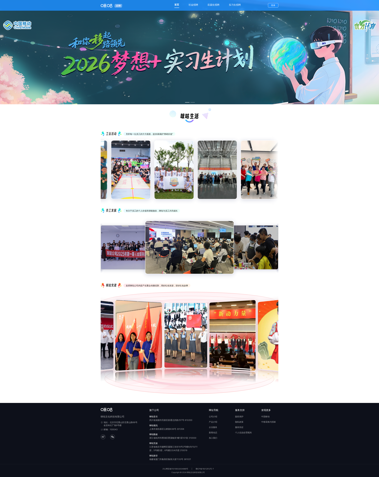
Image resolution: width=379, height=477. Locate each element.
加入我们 (213, 438)
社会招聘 (193, 4)
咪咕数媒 (153, 434)
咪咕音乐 (153, 416)
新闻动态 (213, 432)
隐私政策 (239, 422)
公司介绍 (213, 416)
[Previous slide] (105, 172)
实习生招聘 (235, 4)
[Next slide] (274, 172)
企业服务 (213, 427)
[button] (103, 337)
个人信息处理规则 (243, 432)
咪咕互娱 (153, 443)
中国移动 (265, 416)
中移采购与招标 (268, 422)
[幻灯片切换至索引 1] (187, 102)
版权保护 (239, 416)
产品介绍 (213, 422)
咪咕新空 (153, 455)
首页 (176, 4)
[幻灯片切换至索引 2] (192, 102)
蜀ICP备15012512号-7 (205, 469)
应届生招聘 (213, 4)
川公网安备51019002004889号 (175, 469)
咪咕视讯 (153, 425)
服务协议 (239, 427)
